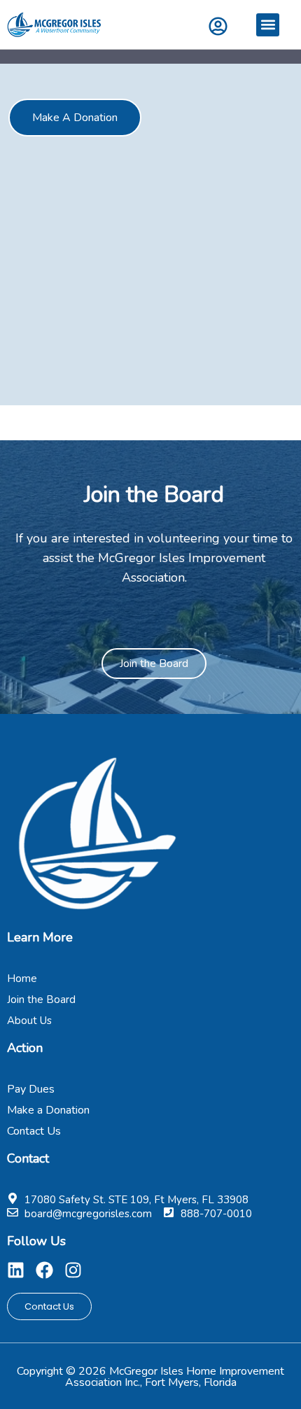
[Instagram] (73, 1270)
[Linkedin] (15, 1270)
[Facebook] (44, 1270)
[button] (267, 24)
